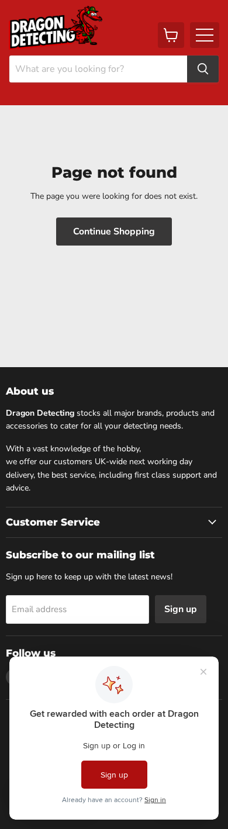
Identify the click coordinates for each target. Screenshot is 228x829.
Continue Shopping (114, 231)
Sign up (180, 609)
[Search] (203, 69)
